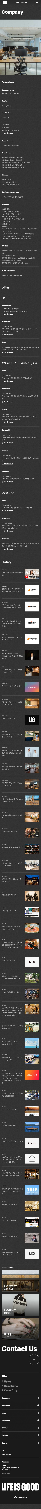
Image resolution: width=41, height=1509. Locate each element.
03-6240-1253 (6, 1454)
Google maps (6, 1474)
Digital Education (8, 1409)
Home (4, 1267)
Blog (17, 2)
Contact (24, 2)
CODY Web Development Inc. (12, 275)
